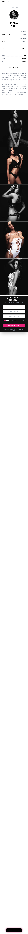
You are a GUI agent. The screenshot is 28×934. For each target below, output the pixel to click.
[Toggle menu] (25, 2)
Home (8, 7)
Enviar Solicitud (14, 325)
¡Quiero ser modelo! (14, 930)
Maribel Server (12, 94)
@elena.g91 (15, 67)
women (13, 7)
